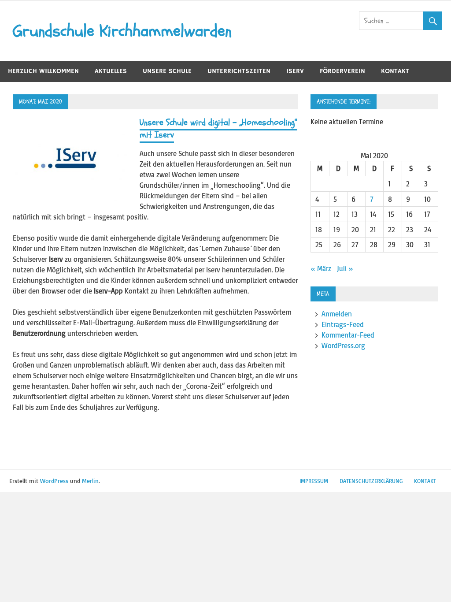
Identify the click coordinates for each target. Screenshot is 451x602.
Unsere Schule (167, 71)
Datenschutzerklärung (371, 480)
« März (321, 268)
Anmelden (337, 313)
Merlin (90, 480)
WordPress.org (343, 345)
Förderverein (342, 71)
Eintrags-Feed (343, 324)
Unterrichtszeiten (238, 71)
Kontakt (395, 71)
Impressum (313, 480)
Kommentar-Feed (348, 335)
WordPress (54, 480)
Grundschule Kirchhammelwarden (122, 30)
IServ (295, 71)
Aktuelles (111, 71)
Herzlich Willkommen (43, 71)
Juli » (345, 268)
